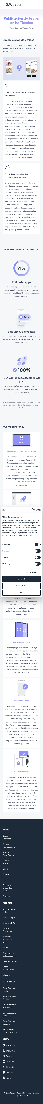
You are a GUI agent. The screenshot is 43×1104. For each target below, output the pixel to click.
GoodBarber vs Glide (9, 1014)
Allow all (21, 579)
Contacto (7, 896)
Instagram (9, 1051)
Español (23, 1095)
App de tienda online (9, 910)
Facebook (9, 1045)
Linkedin (9, 1067)
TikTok (9, 1078)
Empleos (6, 869)
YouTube (9, 1061)
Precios (6, 947)
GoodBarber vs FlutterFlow (9, 1006)
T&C (4, 879)
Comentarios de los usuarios (9, 954)
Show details (32, 572)
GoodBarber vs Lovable (9, 1022)
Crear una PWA (9, 923)
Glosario (6, 975)
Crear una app (9, 917)
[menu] (2, 4)
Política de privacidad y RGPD (8, 888)
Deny (21, 592)
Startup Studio (6, 862)
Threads (9, 1072)
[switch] (38, 551)
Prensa (6, 874)
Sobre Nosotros (7, 837)
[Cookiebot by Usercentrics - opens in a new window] (31, 509)
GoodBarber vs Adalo (9, 989)
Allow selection (21, 586)
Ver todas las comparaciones (10, 1030)
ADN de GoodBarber (8, 853)
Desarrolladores (10, 961)
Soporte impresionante (9, 845)
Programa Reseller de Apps (7, 939)
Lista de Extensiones (8, 929)
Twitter (9, 1056)
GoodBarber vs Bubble (9, 997)
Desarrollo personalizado (9, 968)
